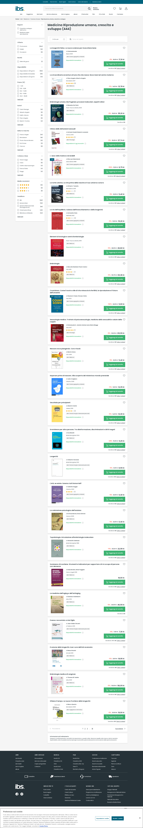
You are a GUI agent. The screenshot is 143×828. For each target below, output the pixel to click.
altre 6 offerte (121, 68)
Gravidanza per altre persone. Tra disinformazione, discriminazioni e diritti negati (82, 429)
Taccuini (114, 758)
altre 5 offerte (121, 423)
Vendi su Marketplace (92, 795)
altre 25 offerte (120, 176)
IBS (21, 200)
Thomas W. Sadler (73, 677)
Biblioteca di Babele (26, 213)
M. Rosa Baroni (72, 513)
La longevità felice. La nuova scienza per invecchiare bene (73, 48)
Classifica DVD (77, 761)
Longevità (54, 456)
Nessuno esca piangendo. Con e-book (65, 349)
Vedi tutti (20, 99)
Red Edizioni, (69, 188)
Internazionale (72, 51)
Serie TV (75, 766)
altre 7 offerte (121, 230)
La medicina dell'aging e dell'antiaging (65, 593)
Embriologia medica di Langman (63, 674)
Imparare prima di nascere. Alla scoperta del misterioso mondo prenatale (79, 376)
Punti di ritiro (53, 2)
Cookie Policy (43, 826)
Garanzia (67, 798)
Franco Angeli (24, 134)
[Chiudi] (140, 818)
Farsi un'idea (24, 168)
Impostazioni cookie (102, 818)
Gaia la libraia (47, 798)
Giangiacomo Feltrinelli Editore (116, 792)
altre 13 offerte (121, 477)
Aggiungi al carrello (116, 64)
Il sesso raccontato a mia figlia (62, 620)
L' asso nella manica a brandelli (62, 156)
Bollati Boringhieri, (71, 435)
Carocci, (68, 134)
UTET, (67, 354)
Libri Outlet (18, 764)
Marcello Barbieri (73, 267)
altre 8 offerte (121, 504)
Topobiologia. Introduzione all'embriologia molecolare (71, 537)
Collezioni (37, 766)
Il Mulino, (68, 381)
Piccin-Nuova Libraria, (72, 108)
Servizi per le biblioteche (93, 789)
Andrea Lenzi (86, 325)
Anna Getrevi (81, 513)
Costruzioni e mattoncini (99, 758)
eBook (17, 769)
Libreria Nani (24, 203)
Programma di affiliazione (94, 792)
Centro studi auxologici (27, 165)
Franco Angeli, (70, 572)
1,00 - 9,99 (23, 88)
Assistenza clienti (96, 2)
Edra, (67, 327)
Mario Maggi (94, 325)
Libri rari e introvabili (40, 761)
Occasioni (23, 52)
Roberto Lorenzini (82, 132)
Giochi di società (97, 764)
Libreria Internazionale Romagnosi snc (27, 206)
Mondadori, (69, 81)
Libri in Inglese (19, 766)
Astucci (113, 769)
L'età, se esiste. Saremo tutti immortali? (66, 483)
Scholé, (68, 653)
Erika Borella (71, 569)
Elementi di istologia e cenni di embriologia (67, 237)
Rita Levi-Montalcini (74, 159)
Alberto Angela (24, 112)
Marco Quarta (72, 704)
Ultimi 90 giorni (24, 61)
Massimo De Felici (73, 105)
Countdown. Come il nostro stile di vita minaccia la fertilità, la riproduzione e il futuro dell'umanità (84, 292)
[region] (71, 818)
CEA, (67, 269)
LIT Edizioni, (69, 626)
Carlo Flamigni (24, 109)
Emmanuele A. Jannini (74, 325)
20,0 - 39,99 (23, 96)
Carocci (22, 146)
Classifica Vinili (58, 769)
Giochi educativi (97, 761)
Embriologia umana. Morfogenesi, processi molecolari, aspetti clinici (77, 102)
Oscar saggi (24, 160)
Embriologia (54, 264)
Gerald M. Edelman (73, 540)
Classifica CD (58, 761)
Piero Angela (24, 118)
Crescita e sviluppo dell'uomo (26, 29)
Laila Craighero (72, 379)
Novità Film (76, 758)
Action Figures (96, 769)
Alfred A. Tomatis (73, 186)
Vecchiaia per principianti (60, 403)
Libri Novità (18, 758)
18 (92, 729)
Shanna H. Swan (73, 296)
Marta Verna (71, 352)
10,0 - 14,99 (23, 91)
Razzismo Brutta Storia (114, 802)
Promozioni (23, 46)
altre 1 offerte (121, 149)
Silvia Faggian (80, 569)
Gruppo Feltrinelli (112, 789)
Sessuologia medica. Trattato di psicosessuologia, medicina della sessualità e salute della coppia (86, 321)
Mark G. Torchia (25, 121)
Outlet (22, 49)
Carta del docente (83, 2)
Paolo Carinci (83, 267)
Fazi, (67, 298)
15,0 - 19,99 (23, 93)
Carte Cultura (72, 2)
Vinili (55, 764)
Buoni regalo (62, 2)
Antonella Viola (72, 213)
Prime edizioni (39, 758)
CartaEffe (45, 2)
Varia (21, 163)
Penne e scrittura (116, 764)
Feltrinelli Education (113, 799)
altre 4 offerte (121, 587)
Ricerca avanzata (96, 8)
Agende (113, 761)
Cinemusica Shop (25, 210)
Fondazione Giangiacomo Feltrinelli (115, 796)
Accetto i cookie (118, 818)
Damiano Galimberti (74, 596)
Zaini (112, 766)
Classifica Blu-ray (78, 764)
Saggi (22, 171)
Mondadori (23, 137)
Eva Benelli (71, 433)
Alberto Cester (72, 406)
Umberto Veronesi (73, 460)
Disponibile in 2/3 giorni (27, 77)
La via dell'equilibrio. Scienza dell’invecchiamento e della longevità (76, 210)
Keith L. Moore (24, 115)
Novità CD (57, 758)
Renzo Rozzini (72, 650)
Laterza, (68, 408)
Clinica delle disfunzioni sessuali (62, 129)
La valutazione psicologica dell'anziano (65, 510)
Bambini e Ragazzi (78, 769)
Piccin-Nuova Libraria (26, 140)
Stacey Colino (82, 296)
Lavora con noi (90, 798)
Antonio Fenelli (72, 132)
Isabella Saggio (73, 487)
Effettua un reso (69, 795)
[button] (89, 8)
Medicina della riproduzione (24, 33)
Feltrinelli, (68, 215)
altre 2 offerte (121, 95)
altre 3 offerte (121, 203)
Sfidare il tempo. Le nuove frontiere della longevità (70, 701)
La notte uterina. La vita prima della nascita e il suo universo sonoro (77, 183)
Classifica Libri (19, 761)
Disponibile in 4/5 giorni (27, 71)
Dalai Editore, (69, 161)
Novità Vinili (57, 766)
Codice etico (90, 800)
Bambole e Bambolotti (98, 766)
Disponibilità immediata (27, 74)
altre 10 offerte (121, 721)
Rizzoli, (68, 54)
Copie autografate (40, 764)
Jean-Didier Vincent (74, 623)
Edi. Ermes (23, 143)
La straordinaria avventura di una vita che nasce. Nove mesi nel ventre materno (82, 75)
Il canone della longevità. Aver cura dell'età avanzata (71, 647)
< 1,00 (21, 86)
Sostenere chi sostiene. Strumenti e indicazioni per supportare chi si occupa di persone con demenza (84, 565)
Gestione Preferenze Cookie (73, 800)
